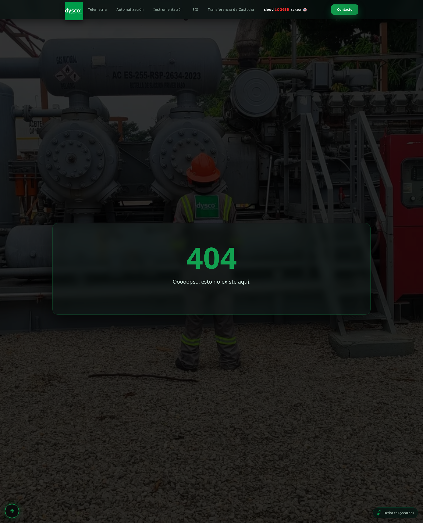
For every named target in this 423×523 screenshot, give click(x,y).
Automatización (130, 9)
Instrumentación (168, 9)
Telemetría (97, 9)
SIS (195, 9)
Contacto (344, 9)
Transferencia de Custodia (231, 9)
